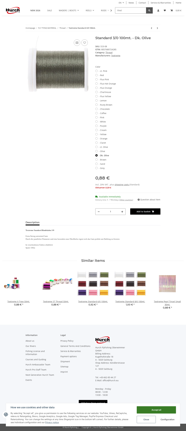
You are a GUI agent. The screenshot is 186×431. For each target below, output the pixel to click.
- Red (101, 75)
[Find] (149, 10)
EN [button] (120, 2)
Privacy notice (52, 422)
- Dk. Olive (104, 155)
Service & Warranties (161, 2)
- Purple (103, 125)
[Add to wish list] (84, 42)
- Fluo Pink (104, 79)
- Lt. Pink (103, 71)
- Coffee (102, 113)
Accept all (156, 410)
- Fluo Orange (105, 87)
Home (178, 2)
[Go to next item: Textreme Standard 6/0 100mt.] (157, 28)
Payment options (68, 356)
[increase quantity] (122, 212)
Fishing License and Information (35, 353)
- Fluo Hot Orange (107, 83)
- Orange (103, 138)
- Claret (102, 142)
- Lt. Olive (103, 147)
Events (29, 380)
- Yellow (102, 134)
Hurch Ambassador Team (38, 364)
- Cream (103, 130)
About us (30, 340)
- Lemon (103, 100)
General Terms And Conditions (75, 346)
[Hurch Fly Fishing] (13, 10)
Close (146, 419)
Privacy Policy (66, 340)
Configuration (168, 419)
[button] (158, 10)
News (131, 2)
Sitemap (64, 366)
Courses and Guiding (36, 359)
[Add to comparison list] (77, 42)
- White (102, 121)
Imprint (64, 371)
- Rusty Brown (105, 104)
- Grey (102, 168)
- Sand (102, 163)
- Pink (101, 117)
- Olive (102, 151)
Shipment (65, 361)
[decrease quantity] (98, 212)
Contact (142, 2)
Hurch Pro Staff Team (36, 369)
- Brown (102, 159)
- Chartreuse (105, 92)
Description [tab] (33, 222)
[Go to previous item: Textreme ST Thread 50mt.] (151, 28)
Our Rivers (31, 346)
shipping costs (122, 184)
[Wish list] (164, 10)
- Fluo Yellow (105, 96)
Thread (108, 52)
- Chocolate (104, 109)
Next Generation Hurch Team (40, 374)
